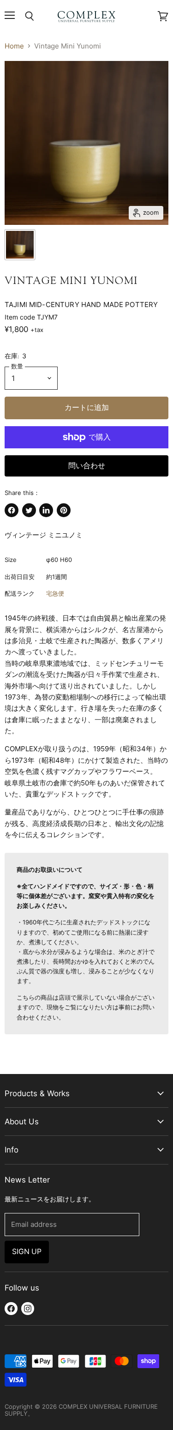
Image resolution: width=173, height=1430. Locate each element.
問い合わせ (86, 465)
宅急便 (55, 593)
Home (14, 46)
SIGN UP (27, 1251)
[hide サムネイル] (20, 244)
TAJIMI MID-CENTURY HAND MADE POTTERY (81, 304)
